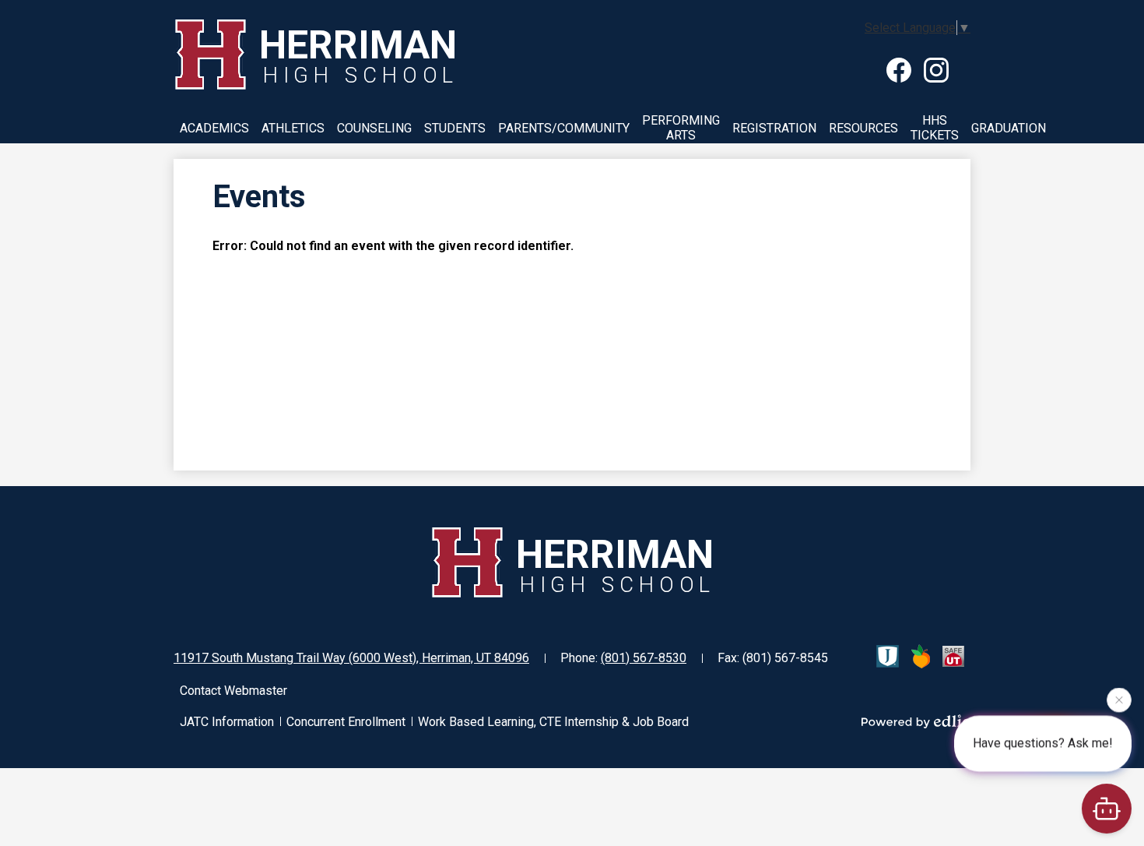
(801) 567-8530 (643, 657)
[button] (214, 127)
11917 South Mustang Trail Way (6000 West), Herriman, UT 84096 (351, 657)
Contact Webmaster (233, 690)
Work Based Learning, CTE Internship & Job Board (553, 721)
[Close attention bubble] (1119, 699)
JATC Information (227, 721)
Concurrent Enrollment (345, 721)
